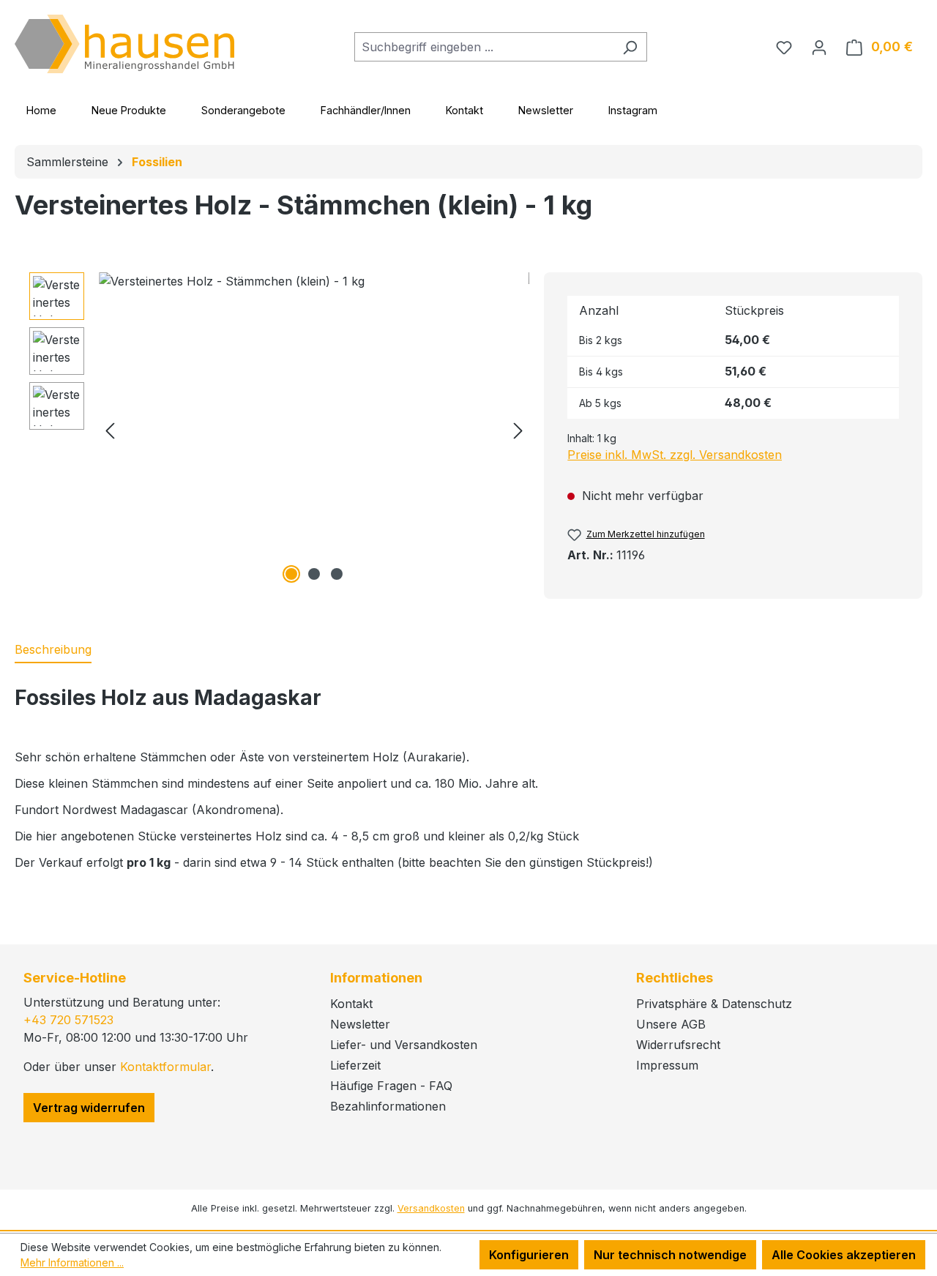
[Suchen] (630, 46)
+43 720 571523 (68, 1019)
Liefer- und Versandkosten (403, 1044)
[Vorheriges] (110, 430)
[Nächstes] (518, 430)
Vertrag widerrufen (89, 1107)
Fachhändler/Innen (366, 110)
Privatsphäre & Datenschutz (714, 1003)
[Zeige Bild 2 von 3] (314, 574)
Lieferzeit (355, 1065)
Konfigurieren (529, 1254)
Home (41, 110)
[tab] (53, 650)
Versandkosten (431, 1208)
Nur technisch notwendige (670, 1254)
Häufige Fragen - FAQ (391, 1085)
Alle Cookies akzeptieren (844, 1254)
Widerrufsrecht (678, 1044)
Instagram (632, 110)
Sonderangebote (243, 110)
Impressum (667, 1065)
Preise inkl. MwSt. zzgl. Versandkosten (674, 454)
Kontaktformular (165, 1066)
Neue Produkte (129, 110)
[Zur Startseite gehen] (124, 44)
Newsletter (545, 110)
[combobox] (483, 46)
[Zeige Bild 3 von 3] (337, 574)
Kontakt (464, 110)
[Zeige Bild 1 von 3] (291, 574)
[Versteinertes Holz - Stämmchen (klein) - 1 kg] (314, 429)
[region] (279, 429)
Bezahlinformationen (388, 1106)
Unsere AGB (671, 1024)
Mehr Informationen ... (72, 1262)
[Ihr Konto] (819, 46)
